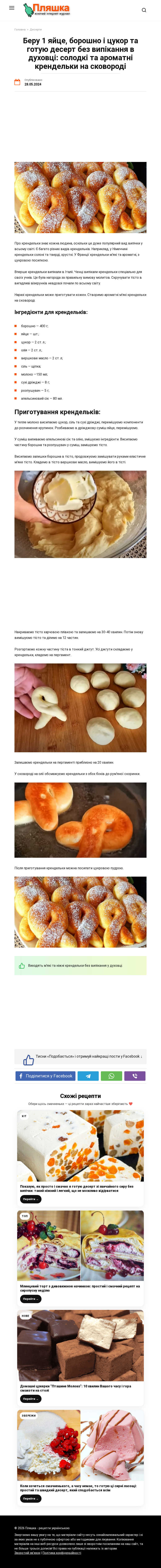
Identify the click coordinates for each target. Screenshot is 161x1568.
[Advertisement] (80, 127)
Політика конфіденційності (62, 1553)
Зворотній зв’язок (27, 1553)
